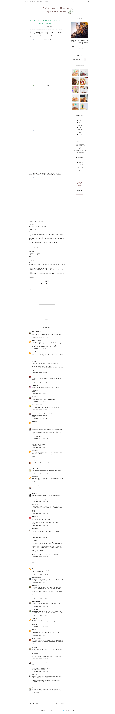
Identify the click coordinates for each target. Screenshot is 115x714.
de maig (80, 160)
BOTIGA (46, 1)
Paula (33, 661)
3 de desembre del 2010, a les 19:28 (40, 473)
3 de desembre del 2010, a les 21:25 (40, 501)
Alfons (33, 647)
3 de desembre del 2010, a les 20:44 (40, 483)
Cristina (33, 468)
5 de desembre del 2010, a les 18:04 (40, 615)
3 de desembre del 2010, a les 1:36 (39, 382)
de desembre (80, 144)
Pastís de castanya (80, 148)
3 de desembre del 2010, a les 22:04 (40, 513)
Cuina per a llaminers (50, 710)
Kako (33, 674)
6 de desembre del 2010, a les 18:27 (40, 684)
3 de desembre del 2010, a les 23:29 (40, 525)
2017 (79, 130)
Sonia (33, 421)
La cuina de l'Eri (35, 404)
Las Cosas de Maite (71, 710)
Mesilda (33, 516)
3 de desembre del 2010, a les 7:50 (39, 393)
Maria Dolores (35, 601)
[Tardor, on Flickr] (47, 105)
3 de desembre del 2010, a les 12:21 (40, 447)
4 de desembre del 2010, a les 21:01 (40, 574)
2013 (79, 137)
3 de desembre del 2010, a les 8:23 (39, 401)
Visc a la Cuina (35, 331)
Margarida (34, 585)
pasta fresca (44, 174)
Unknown (34, 566)
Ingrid (33, 618)
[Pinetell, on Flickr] (47, 150)
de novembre (80, 157)
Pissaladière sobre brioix (55, 302)
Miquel (33, 528)
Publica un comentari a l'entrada (37, 696)
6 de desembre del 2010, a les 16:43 (40, 671)
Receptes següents (60, 703)
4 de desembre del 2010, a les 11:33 (40, 564)
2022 (80, 122)
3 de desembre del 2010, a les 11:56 (40, 438)
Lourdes (33, 476)
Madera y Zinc (35, 351)
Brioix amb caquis (80, 152)
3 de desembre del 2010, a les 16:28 (40, 458)
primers (46, 281)
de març (80, 164)
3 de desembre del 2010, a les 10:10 (40, 424)
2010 (79, 143)
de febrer (80, 166)
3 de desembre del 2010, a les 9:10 (39, 409)
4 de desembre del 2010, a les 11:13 (40, 556)
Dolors (33, 450)
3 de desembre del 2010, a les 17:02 (40, 465)
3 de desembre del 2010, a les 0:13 (39, 358)
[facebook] (72, 1)
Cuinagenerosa (35, 340)
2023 (80, 120)
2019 (80, 127)
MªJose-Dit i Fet (35, 638)
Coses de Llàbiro (35, 412)
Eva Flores (34, 485)
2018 (79, 129)
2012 (79, 139)
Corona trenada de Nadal (80, 145)
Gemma (33, 396)
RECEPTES (39, 1)
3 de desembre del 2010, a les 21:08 (40, 490)
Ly (32, 629)
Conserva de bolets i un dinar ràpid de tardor (80, 154)
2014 (79, 136)
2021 (80, 124)
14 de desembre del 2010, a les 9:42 (40, 694)
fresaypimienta (35, 577)
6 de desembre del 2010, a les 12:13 (40, 658)
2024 (80, 118)
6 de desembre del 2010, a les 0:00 (39, 644)
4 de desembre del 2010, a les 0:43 (39, 537)
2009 (79, 170)
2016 (80, 132)
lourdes (33, 375)
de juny (80, 159)
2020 (79, 125)
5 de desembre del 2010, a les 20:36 (40, 626)
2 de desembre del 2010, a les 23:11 (40, 337)
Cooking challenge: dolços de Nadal (80, 150)
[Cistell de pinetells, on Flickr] (47, 59)
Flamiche (37, 302)
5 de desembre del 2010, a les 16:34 (40, 606)
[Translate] (85, 59)
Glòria (33, 493)
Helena (33, 385)
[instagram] (74, 1)
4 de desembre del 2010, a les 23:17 (40, 582)
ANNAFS (34, 609)
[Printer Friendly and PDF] (41, 283)
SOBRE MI (32, 1)
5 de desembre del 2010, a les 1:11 (39, 598)
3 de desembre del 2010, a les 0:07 (39, 348)
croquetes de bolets (45, 29)
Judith (33, 460)
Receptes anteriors (33, 703)
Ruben (33, 687)
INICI (26, 1)
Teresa (33, 427)
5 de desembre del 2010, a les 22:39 (40, 635)
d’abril (80, 162)
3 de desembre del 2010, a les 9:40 (39, 418)
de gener (80, 167)
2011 (79, 141)
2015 (79, 134)
